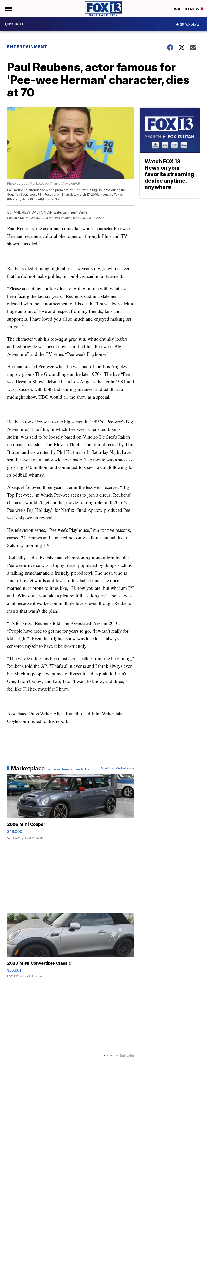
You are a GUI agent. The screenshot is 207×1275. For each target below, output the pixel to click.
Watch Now (187, 9)
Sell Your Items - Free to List (68, 769)
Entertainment (27, 46)
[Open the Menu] (8, 8)
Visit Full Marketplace (117, 768)
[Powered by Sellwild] (127, 1055)
